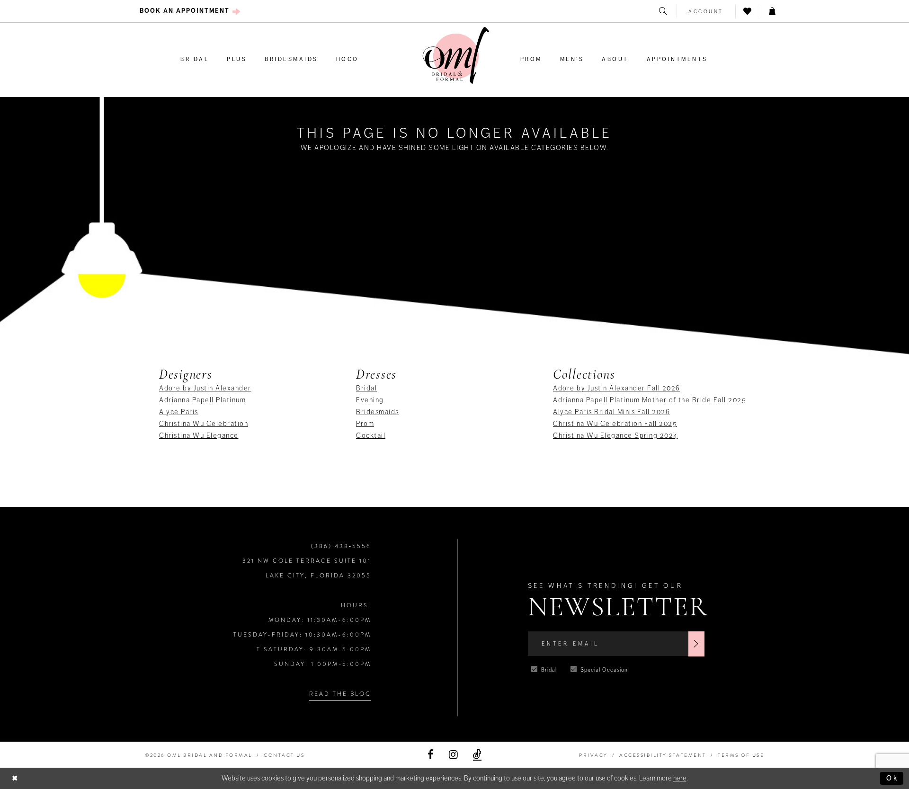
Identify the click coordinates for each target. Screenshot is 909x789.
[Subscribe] (696, 643)
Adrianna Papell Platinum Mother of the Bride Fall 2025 (649, 400)
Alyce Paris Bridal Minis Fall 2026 (611, 412)
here (679, 778)
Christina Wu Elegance (199, 435)
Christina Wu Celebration (203, 423)
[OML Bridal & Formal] (456, 55)
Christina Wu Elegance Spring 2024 (615, 435)
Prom (365, 423)
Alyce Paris (178, 412)
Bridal (366, 388)
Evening (370, 400)
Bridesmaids (377, 412)
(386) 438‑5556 (341, 546)
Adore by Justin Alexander (205, 388)
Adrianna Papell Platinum (202, 400)
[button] (706, 11)
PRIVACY (593, 755)
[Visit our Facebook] (430, 754)
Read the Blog (340, 694)
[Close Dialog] (15, 778)
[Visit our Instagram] (453, 754)
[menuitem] (190, 11)
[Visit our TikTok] (477, 754)
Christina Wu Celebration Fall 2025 (615, 423)
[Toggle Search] (664, 11)
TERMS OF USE (741, 755)
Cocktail (370, 435)
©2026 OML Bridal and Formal (198, 755)
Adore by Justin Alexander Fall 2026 (616, 388)
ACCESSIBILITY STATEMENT (662, 755)
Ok (892, 778)
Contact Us (284, 755)
